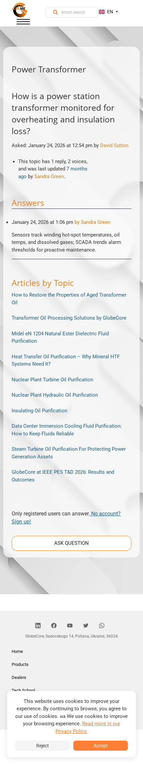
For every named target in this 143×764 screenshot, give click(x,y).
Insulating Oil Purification (39, 411)
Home (17, 651)
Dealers (19, 677)
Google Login (71, 263)
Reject (42, 745)
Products (20, 664)
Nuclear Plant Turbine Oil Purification (52, 380)
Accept (100, 745)
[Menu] (23, 23)
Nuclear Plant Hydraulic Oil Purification (55, 395)
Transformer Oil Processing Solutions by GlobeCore (69, 318)
